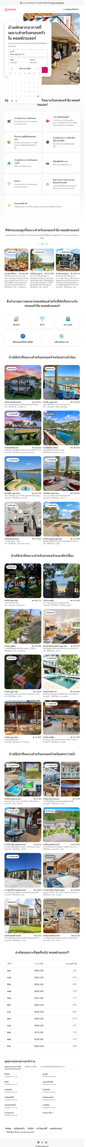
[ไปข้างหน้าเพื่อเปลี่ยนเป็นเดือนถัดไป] (38, 68)
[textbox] (18, 62)
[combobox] (28, 54)
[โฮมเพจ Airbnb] (10, 9)
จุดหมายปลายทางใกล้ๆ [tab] (12, 1067)
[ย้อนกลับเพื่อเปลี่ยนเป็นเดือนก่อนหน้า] (12, 68)
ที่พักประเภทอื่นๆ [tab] (31, 1067)
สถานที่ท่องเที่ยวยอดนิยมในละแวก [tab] (52, 1067)
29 (38, 96)
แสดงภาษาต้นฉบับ (57, 3)
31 (16, 101)
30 (12, 101)
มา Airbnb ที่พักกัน (70, 9)
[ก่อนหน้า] (38, 244)
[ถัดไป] (46, 244)
